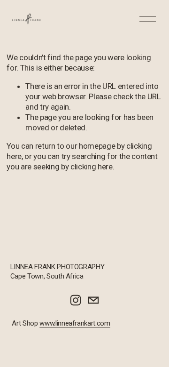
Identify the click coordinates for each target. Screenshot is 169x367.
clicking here (91, 166)
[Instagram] (75, 300)
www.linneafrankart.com (74, 323)
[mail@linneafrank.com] (93, 300)
